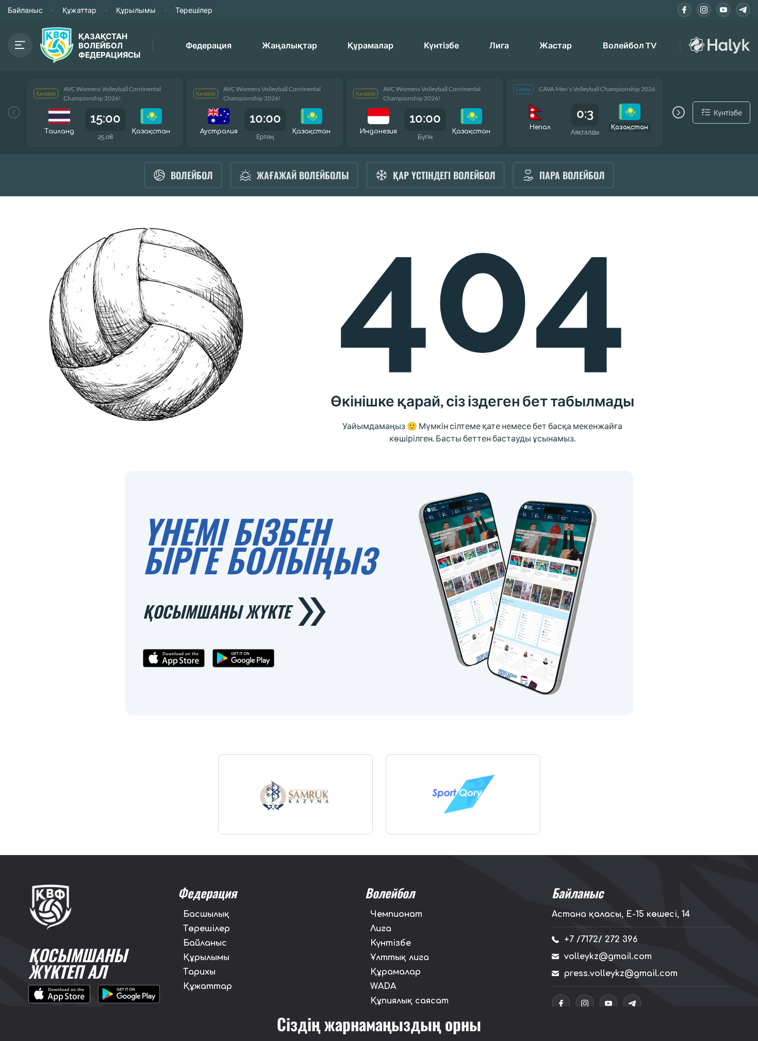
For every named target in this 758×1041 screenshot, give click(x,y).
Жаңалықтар (289, 45)
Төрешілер (193, 10)
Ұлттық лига (399, 957)
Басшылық (206, 914)
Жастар (555, 45)
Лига (499, 45)
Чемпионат (396, 914)
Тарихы (199, 972)
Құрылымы (136, 10)
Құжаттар (79, 10)
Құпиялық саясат (409, 1000)
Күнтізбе (441, 45)
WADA (383, 986)
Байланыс (25, 10)
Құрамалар (395, 972)
